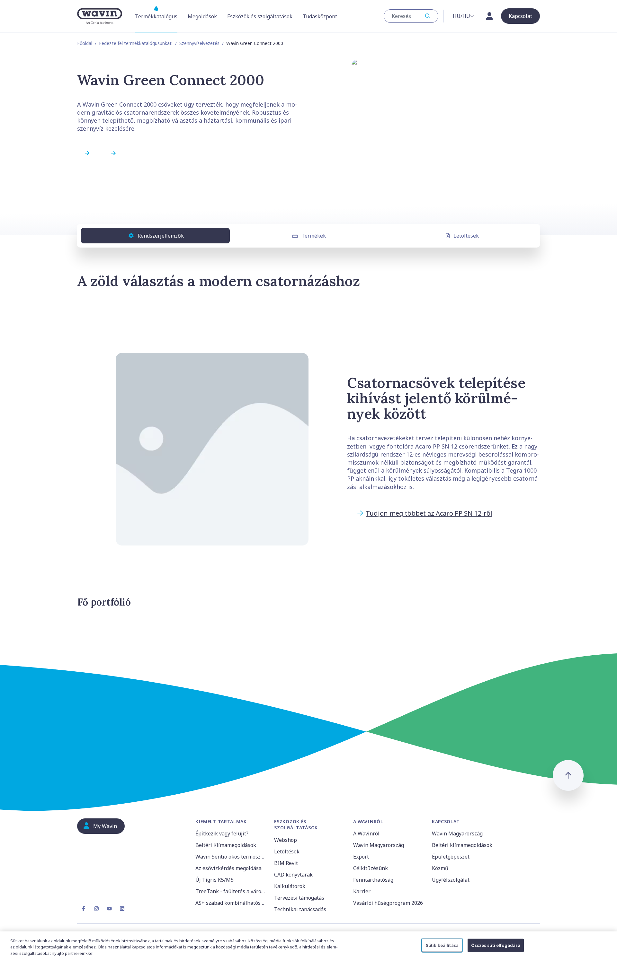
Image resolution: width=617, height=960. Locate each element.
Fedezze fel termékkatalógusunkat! (136, 43)
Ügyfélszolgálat (450, 879)
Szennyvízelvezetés (199, 43)
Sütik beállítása (442, 945)
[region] (308, 945)
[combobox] (411, 16)
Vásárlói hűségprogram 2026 (388, 902)
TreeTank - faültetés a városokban (230, 891)
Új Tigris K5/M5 (214, 879)
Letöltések (466, 235)
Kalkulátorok (289, 886)
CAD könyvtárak (293, 874)
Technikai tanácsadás (300, 909)
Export (361, 856)
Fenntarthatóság (373, 879)
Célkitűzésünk (370, 868)
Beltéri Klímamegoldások (225, 845)
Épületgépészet (450, 856)
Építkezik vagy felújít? (221, 833)
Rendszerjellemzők (161, 235)
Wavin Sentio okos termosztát (230, 856)
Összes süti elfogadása (495, 945)
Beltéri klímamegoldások (462, 845)
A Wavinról (366, 833)
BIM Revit (286, 863)
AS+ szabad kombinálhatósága (230, 902)
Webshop (285, 839)
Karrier (362, 891)
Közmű (440, 868)
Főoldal (84, 43)
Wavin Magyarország (378, 845)
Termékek (313, 235)
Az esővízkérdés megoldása (228, 868)
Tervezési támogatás (299, 897)
